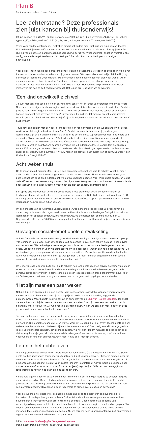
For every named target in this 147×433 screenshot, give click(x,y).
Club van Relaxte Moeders (102, 298)
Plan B (24, 5)
